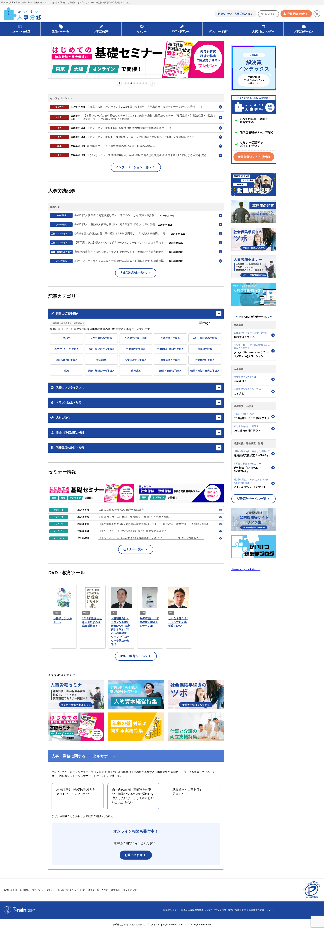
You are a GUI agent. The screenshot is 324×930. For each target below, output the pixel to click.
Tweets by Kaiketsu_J (245, 569)
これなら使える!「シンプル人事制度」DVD (178, 622)
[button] (119, 83)
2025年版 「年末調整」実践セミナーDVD (149, 622)
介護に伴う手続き (170, 338)
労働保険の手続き (136, 349)
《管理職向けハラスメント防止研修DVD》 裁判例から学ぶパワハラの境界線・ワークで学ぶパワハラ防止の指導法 (120, 631)
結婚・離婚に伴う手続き (101, 370)
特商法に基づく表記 (98, 890)
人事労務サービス (304, 31)
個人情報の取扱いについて (71, 890)
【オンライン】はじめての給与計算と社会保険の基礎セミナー (135, 531)
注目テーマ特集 (60, 31)
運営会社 (115, 890)
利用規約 (24, 890)
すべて (66, 338)
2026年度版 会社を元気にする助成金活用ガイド (92, 622)
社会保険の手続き (205, 359)
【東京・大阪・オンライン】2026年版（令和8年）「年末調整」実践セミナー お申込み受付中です (145, 106)
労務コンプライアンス (61, 233)
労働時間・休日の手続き (170, 349)
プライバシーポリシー (43, 890)
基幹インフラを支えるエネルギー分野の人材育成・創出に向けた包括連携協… (120, 260)
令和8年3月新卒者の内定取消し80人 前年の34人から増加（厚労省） (116, 215)
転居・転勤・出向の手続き (205, 370)
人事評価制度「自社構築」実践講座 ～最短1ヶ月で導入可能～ (135, 516)
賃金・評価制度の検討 (61, 252)
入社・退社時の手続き (205, 338)
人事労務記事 (101, 31)
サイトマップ (129, 890)
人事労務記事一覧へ (133, 272)
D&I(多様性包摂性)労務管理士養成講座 (121, 509)
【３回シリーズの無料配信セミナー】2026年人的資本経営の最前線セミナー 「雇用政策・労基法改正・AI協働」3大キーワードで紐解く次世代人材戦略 (149, 117)
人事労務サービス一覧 (251, 498)
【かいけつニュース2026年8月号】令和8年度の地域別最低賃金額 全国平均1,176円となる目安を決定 (146, 155)
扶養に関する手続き (136, 359)
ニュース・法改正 (20, 31)
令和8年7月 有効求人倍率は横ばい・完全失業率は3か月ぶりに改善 (115, 224)
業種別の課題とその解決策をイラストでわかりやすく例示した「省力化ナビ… (120, 251)
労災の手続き (205, 349)
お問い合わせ (133, 855)
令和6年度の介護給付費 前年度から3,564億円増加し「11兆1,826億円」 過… (121, 233)
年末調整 (101, 359)
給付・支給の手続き (170, 370)
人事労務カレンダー (263, 31)
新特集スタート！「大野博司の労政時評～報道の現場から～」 (123, 145)
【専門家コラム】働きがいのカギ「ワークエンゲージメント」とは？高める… (120, 242)
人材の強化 (61, 215)
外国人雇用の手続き (67, 359)
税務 (66, 370)
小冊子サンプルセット (62, 620)
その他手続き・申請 (136, 338)
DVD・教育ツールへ (133, 656)
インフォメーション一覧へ (134, 167)
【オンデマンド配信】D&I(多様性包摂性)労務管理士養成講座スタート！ (129, 127)
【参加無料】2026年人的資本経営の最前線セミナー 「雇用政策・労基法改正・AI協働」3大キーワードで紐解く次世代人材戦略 (157, 524)
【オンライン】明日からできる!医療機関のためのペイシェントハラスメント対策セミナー (151, 538)
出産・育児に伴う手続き (101, 349)
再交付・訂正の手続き (66, 349)
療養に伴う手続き (170, 359)
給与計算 (136, 370)
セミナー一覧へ (133, 549)
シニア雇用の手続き (101, 338)
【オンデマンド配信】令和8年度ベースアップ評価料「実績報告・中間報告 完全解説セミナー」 (143, 136)
